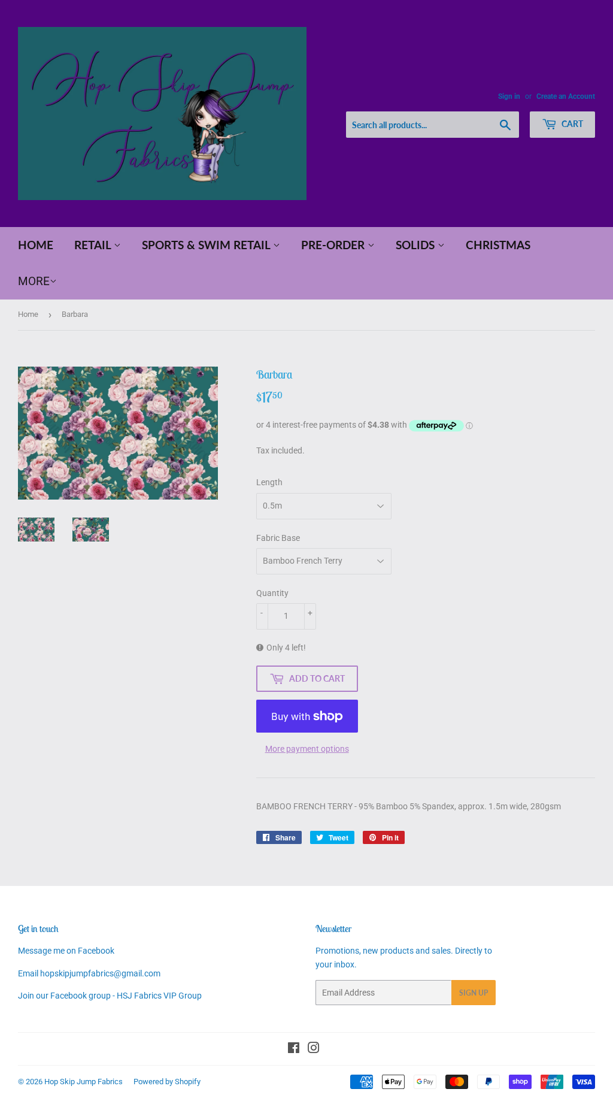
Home (35, 245)
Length (269, 482)
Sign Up (473, 992)
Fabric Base (278, 538)
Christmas (498, 245)
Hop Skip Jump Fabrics (83, 1081)
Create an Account (565, 96)
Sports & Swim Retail (207, 245)
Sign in (509, 96)
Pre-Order (334, 245)
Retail (94, 245)
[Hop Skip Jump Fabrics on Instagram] (314, 1049)
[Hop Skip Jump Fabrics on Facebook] (293, 1049)
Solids (417, 245)
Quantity (272, 593)
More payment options (307, 749)
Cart (571, 124)
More (34, 281)
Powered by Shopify (167, 1081)
